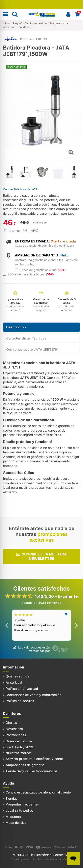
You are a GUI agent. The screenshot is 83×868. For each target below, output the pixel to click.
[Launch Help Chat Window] (73, 858)
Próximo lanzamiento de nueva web (41, 4)
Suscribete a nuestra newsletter (44, 556)
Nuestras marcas (18, 753)
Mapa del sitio (15, 823)
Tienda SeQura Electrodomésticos (31, 771)
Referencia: (27, 39)
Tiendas (11, 798)
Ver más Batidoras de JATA (20, 189)
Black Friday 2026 (19, 747)
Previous (7, 625)
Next (76, 625)
